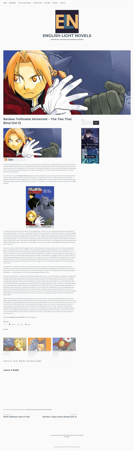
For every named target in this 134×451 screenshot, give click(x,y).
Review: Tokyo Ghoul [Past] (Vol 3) (60, 416)
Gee (16, 361)
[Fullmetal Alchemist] (14, 344)
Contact (63, 3)
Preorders (12, 3)
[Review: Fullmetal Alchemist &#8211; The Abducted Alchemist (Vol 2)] (39, 344)
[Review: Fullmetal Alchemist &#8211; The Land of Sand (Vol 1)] (64, 344)
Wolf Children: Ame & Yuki (16, 416)
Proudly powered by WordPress (60, 446)
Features (47, 3)
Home (5, 3)
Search (82, 120)
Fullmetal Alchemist (8, 351)
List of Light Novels (24, 3)
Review (23, 361)
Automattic (77, 446)
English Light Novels (67, 35)
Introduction (37, 3)
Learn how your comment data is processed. (39, 409)
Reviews (55, 3)
